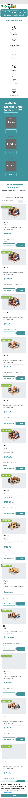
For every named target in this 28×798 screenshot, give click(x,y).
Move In (21, 245)
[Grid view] (24, 201)
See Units (11, 131)
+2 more (5, 286)
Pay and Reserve (9, 245)
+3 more (5, 374)
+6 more (5, 600)
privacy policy (8, 792)
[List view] (21, 201)
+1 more (5, 241)
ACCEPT (14, 795)
